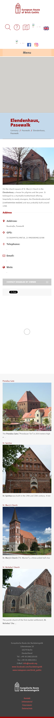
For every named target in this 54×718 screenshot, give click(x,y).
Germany (14, 130)
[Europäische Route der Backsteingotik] (27, 11)
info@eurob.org (30, 663)
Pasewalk (26, 130)
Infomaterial (27, 701)
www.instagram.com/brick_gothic (27, 670)
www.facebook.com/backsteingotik (27, 667)
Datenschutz (27, 708)
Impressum (27, 705)
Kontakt (27, 698)
